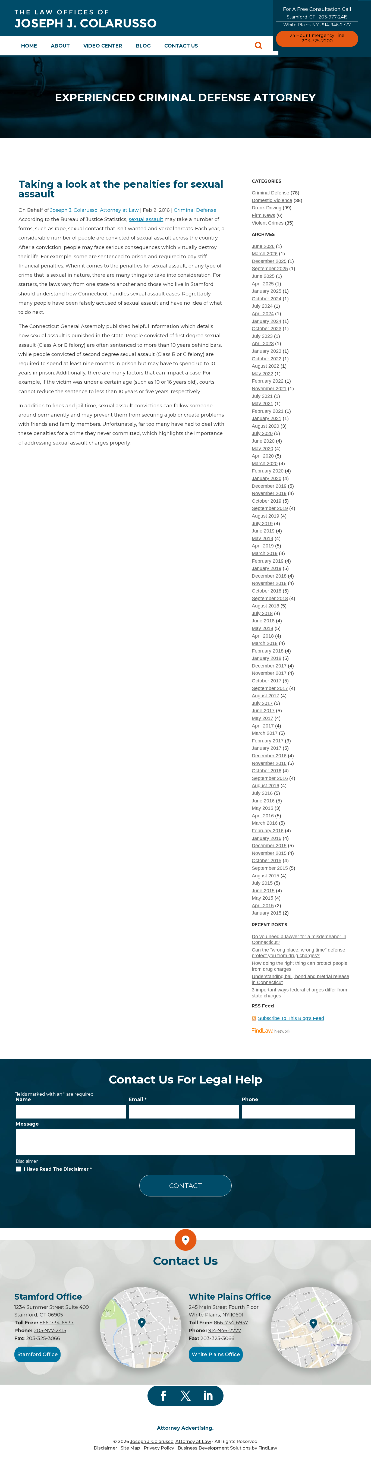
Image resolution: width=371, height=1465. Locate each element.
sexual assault (146, 219)
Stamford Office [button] (37, 1354)
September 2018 (270, 598)
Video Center (102, 46)
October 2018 (266, 591)
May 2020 (262, 448)
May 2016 (262, 808)
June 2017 (263, 710)
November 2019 (269, 493)
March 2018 (265, 643)
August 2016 (265, 785)
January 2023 (266, 351)
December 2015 (269, 845)
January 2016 (266, 838)
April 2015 (263, 905)
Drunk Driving (266, 207)
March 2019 (265, 553)
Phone (250, 1099)
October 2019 (266, 501)
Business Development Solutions (214, 1448)
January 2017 (266, 748)
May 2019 (262, 538)
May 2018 (262, 628)
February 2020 (268, 471)
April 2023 (263, 343)
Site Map (130, 1448)
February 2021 (268, 411)
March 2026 (265, 253)
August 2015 (265, 875)
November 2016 (269, 763)
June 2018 (263, 620)
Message (27, 1124)
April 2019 (263, 546)
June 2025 (263, 276)
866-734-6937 (57, 1323)
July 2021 (262, 396)
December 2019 (269, 486)
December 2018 (269, 576)
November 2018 (269, 583)
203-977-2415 (333, 17)
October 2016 (266, 770)
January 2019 (266, 568)
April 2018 (263, 636)
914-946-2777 (336, 24)
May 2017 (262, 718)
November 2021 (269, 388)
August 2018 (265, 606)
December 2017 (269, 666)
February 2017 (268, 740)
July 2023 (262, 336)
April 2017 (263, 726)
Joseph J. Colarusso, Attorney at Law (94, 210)
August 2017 (265, 695)
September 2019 (270, 508)
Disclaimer (27, 1161)
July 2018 (262, 613)
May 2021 (262, 403)
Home (29, 46)
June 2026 (263, 246)
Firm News (263, 215)
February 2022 (268, 381)
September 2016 (270, 778)
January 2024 (266, 321)
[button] (365, 1425)
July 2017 (262, 703)
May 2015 (262, 898)
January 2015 (266, 913)
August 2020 (265, 426)
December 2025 (269, 261)
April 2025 (263, 283)
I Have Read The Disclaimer (58, 1169)
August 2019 (265, 516)
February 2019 (268, 561)
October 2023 (266, 328)
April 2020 (263, 456)
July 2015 (262, 883)
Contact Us (181, 46)
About (60, 46)
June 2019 (263, 531)
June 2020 (263, 441)
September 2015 (270, 868)
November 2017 (269, 673)
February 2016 (268, 830)
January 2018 (266, 658)
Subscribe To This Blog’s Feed (291, 1018)
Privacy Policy (159, 1448)
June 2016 (263, 801)
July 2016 (262, 793)
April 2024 (263, 313)
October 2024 (266, 298)
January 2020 (266, 478)
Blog (143, 46)
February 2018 (268, 651)
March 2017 (265, 733)
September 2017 (270, 688)
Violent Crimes (268, 223)
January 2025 (266, 291)
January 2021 (266, 418)
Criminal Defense (195, 210)
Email (138, 1099)
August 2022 (265, 366)
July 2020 (262, 433)
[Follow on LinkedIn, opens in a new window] (208, 1396)
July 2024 (262, 306)
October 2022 (266, 358)
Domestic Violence (272, 200)
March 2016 (265, 823)
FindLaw (267, 1448)
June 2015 (263, 890)
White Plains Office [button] (216, 1354)
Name (23, 1099)
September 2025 (270, 268)
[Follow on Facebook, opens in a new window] (163, 1396)
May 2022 (262, 373)
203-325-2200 (317, 40)
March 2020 (265, 463)
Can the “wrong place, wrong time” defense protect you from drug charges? (298, 953)
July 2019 (262, 523)
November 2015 (269, 853)
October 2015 (266, 860)
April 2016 (263, 815)
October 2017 (266, 680)
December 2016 (269, 755)
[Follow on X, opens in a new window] (185, 1396)
